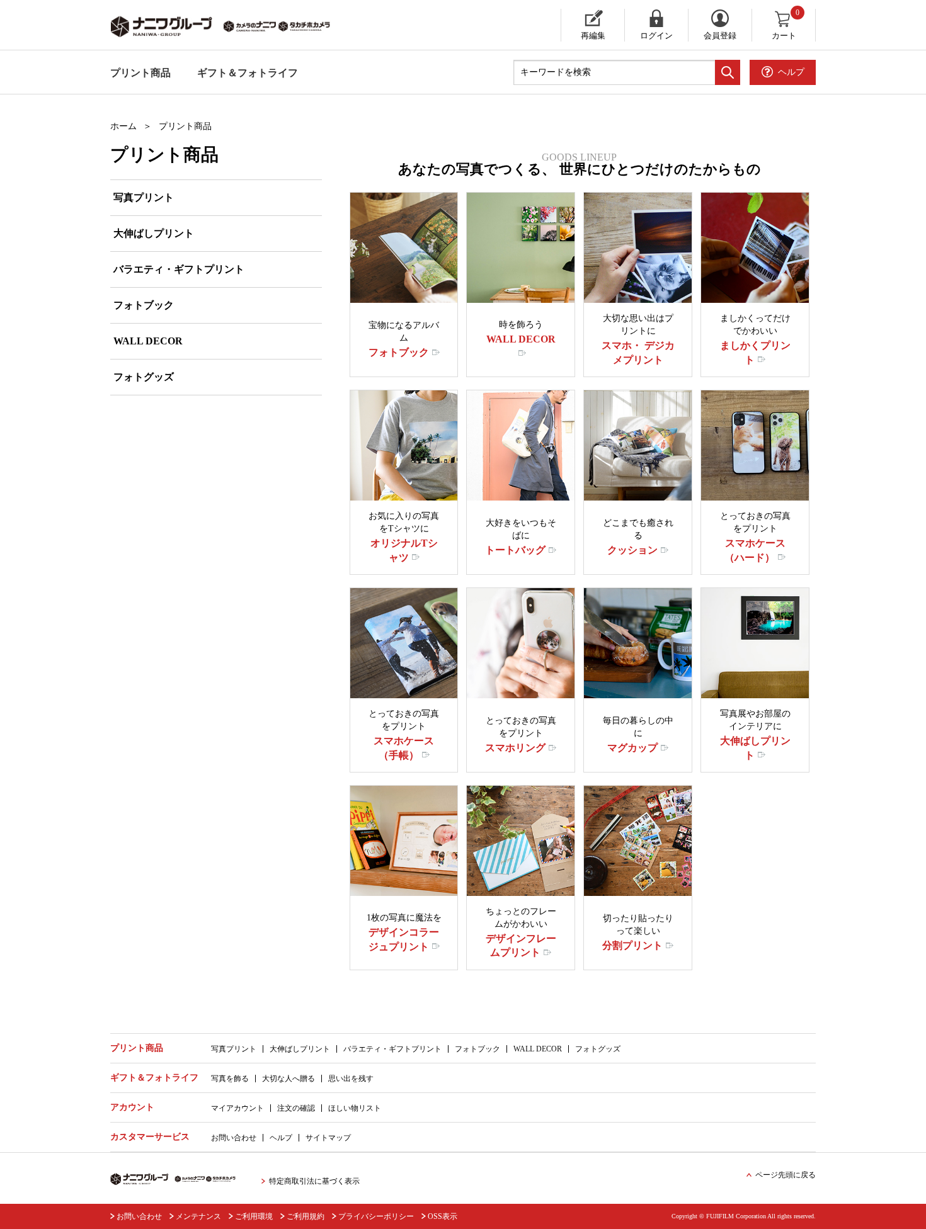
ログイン (656, 35)
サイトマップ (328, 1137)
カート (786, 24)
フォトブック (143, 305)
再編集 (593, 35)
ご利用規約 (305, 1216)
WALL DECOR (148, 341)
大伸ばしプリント (153, 233)
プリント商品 (140, 72)
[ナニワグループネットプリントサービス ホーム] (233, 25)
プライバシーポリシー (376, 1216)
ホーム (123, 126)
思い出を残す (351, 1078)
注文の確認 (296, 1108)
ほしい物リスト (354, 1108)
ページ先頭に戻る (785, 1174)
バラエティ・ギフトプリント (178, 269)
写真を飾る (230, 1078)
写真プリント (143, 197)
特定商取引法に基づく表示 (314, 1181)
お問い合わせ (233, 1137)
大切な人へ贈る (288, 1078)
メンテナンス (198, 1216)
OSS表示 (442, 1216)
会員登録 (720, 35)
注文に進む (408, 293)
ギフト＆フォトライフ (247, 72)
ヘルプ (281, 1137)
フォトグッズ (143, 376)
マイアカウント (237, 1108)
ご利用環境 (254, 1216)
